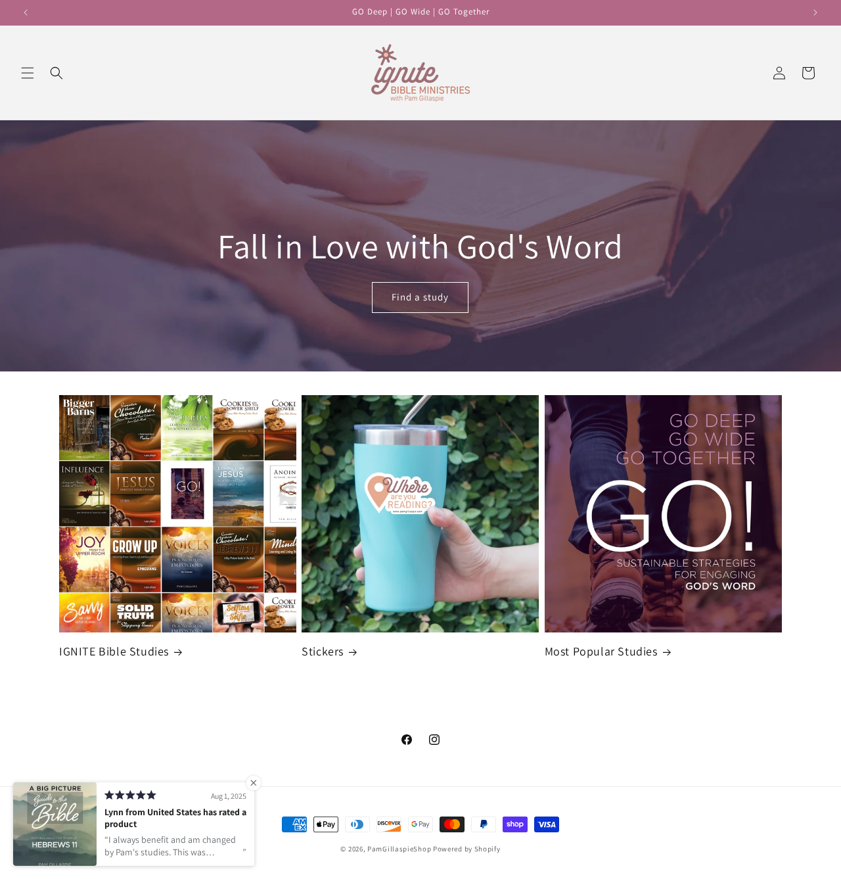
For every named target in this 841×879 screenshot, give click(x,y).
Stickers (323, 651)
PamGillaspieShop (399, 848)
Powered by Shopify (467, 848)
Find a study (420, 297)
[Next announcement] (815, 12)
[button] (27, 73)
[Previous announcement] (25, 12)
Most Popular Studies (601, 651)
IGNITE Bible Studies (114, 651)
